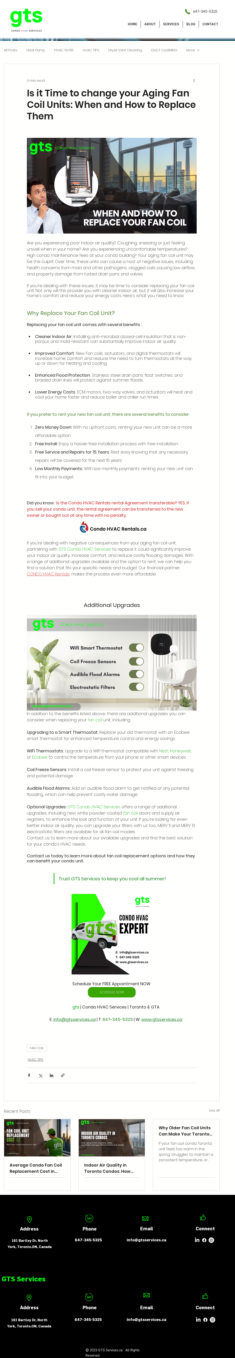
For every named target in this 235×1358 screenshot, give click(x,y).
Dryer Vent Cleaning (125, 50)
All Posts (10, 50)
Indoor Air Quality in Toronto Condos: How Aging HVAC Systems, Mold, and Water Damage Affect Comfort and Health (110, 1168)
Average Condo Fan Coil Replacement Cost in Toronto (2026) (36, 1168)
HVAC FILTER (63, 50)
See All (214, 1110)
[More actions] (194, 80)
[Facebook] (204, 1240)
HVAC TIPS (91, 50)
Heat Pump (35, 50)
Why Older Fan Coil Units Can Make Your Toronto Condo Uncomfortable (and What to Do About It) (186, 1131)
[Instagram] (211, 1240)
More (190, 50)
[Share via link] (63, 1075)
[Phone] (187, 12)
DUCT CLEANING (164, 50)
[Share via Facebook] (29, 1075)
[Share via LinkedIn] (51, 1075)
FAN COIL (37, 1048)
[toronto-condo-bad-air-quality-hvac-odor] (112, 1137)
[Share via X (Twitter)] (40, 1075)
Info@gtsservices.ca (146, 1319)
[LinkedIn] (197, 1240)
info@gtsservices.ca (146, 1240)
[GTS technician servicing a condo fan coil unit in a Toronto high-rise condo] (37, 1137)
